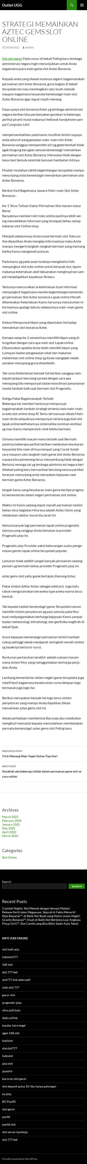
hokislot (7, 1040)
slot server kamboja (15, 1132)
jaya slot (7, 1063)
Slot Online (9, 857)
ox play (6, 1094)
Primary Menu (82, 5)
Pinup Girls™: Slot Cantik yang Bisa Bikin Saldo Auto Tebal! (40, 923)
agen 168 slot (10, 1033)
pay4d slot (9, 1124)
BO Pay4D (9, 1101)
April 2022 (9, 832)
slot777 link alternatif (16, 980)
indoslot (7, 1056)
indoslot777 (10, 957)
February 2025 (12, 820)
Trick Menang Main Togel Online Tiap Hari (29, 753)
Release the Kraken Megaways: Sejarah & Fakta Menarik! (39, 912)
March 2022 (10, 836)
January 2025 (11, 824)
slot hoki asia (10, 949)
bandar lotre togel (14, 1025)
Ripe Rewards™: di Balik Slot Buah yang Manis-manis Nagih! (41, 916)
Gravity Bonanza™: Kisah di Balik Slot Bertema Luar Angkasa (41, 920)
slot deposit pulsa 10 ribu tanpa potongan (29, 1086)
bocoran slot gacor (14, 1078)
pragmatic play (12, 1002)
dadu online (10, 1018)
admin (29, 47)
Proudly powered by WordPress (19, 1158)
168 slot (7, 964)
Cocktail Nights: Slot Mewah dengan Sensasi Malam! (36, 908)
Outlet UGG (12, 5)
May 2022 (8, 828)
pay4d (6, 1117)
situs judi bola (11, 1010)
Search (6, 881)
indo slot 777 (10, 987)
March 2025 (10, 817)
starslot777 (9, 1048)
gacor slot (8, 995)
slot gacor (8, 1109)
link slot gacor (12, 58)
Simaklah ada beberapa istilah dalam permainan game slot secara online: (42, 771)
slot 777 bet (10, 972)
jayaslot (7, 1071)
